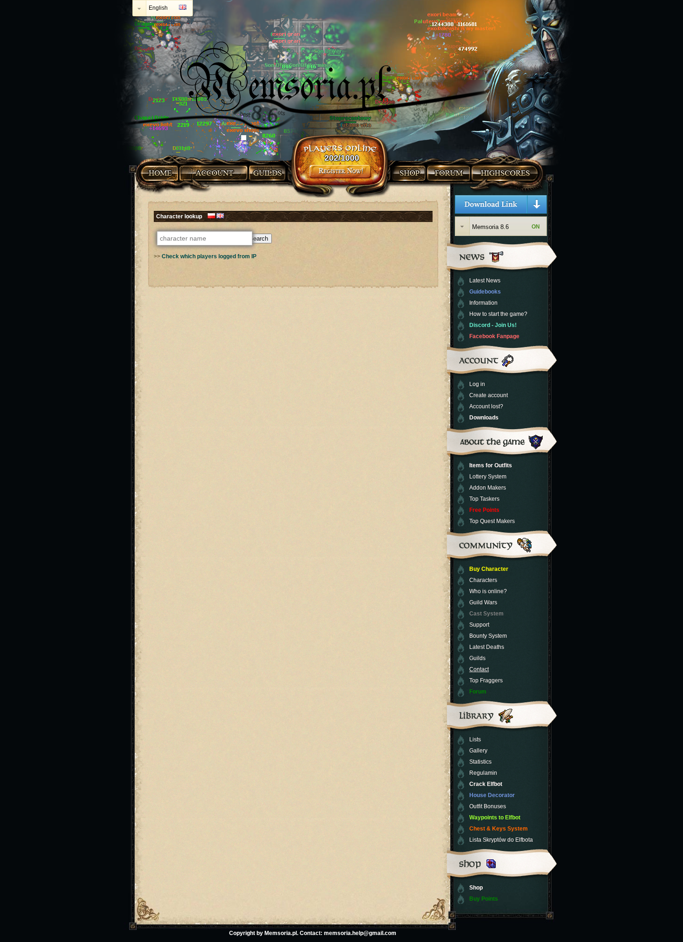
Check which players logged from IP (209, 256)
